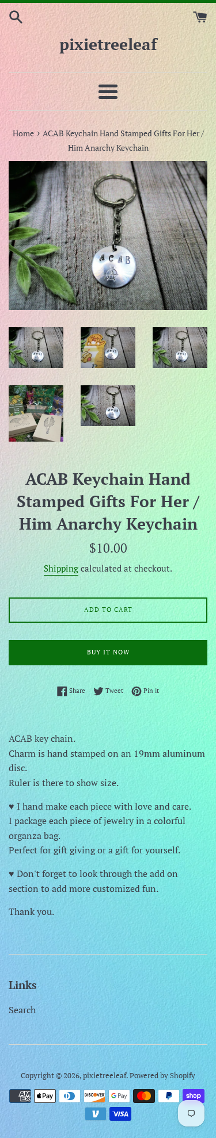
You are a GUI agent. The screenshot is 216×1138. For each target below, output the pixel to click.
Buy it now (108, 652)
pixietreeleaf (108, 44)
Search (22, 1009)
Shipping (61, 568)
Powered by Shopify (162, 1075)
